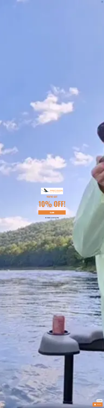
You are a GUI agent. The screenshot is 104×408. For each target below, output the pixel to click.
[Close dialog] (102, 2)
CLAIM (52, 212)
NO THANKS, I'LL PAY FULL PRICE (52, 218)
